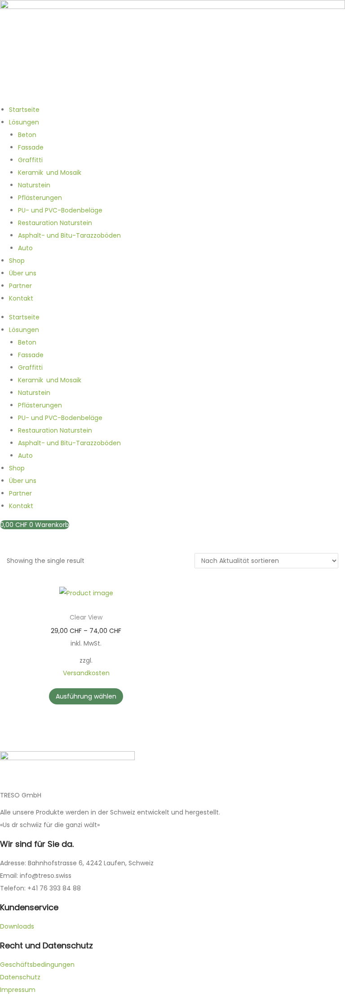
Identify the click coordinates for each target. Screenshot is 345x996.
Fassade (31, 147)
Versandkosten (86, 672)
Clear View (86, 617)
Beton (27, 134)
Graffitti (30, 159)
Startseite (24, 109)
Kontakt (21, 298)
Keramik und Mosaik (49, 172)
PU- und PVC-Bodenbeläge (60, 210)
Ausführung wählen (86, 696)
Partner (20, 285)
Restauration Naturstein (55, 222)
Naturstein (34, 185)
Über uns (22, 273)
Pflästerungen (40, 197)
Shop (17, 260)
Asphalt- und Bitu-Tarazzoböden (69, 235)
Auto (25, 247)
